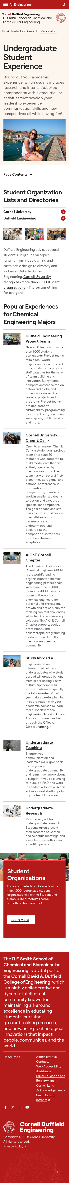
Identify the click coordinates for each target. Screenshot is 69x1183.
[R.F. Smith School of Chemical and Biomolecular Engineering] (41, 1127)
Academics (18, 31)
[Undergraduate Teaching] (13, 769)
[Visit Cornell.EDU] (61, 21)
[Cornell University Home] (9, 1127)
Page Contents (15, 174)
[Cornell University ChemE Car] (13, 488)
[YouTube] (27, 1107)
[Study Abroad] (13, 693)
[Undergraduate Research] (13, 825)
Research (33, 31)
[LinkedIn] (20, 1107)
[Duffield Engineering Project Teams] (13, 378)
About (5, 31)
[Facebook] (5, 1107)
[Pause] (56, 1172)
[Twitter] (13, 1107)
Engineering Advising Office (45, 714)
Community (49, 31)
